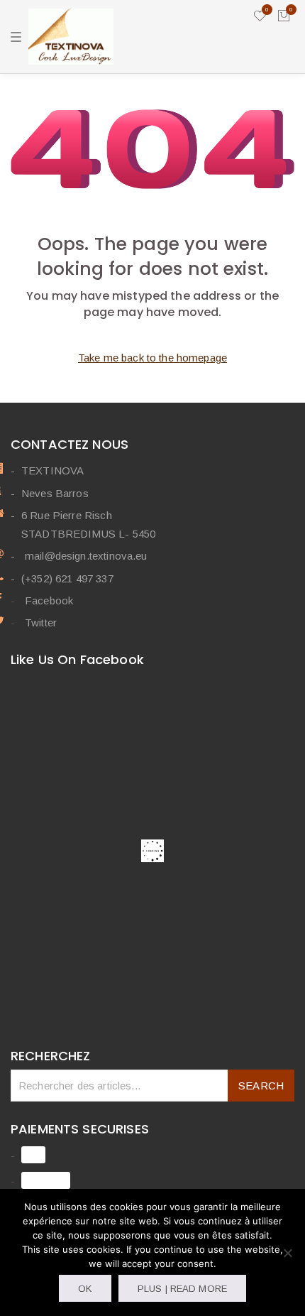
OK (85, 1288)
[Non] (287, 1253)
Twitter (41, 622)
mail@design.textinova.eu (86, 556)
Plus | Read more (182, 1288)
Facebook (49, 600)
